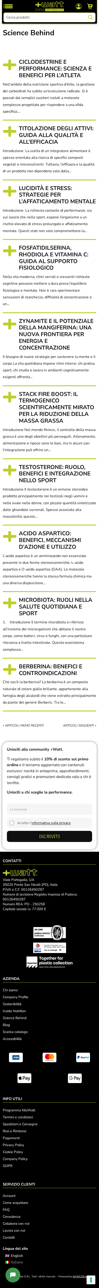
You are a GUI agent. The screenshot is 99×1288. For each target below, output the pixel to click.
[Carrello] (90, 6)
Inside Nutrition (14, 1011)
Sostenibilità (12, 1004)
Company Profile (15, 997)
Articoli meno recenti (24, 725)
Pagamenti (11, 1138)
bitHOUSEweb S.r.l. (84, 1276)
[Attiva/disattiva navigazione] (8, 6)
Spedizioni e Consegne (20, 1124)
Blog (6, 1025)
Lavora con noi (14, 1230)
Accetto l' (44, 822)
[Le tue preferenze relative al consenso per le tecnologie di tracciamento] (91, 1279)
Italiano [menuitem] (17, 1262)
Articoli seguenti (78, 725)
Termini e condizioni (18, 1117)
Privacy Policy (13, 1145)
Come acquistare (15, 1202)
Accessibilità (12, 1038)
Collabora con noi (16, 1223)
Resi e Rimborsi (14, 1131)
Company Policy (15, 1159)
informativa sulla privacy (51, 822)
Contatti (9, 1237)
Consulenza (11, 1216)
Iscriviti (49, 836)
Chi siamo (10, 990)
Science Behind (14, 1018)
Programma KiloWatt (19, 1110)
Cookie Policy (13, 1152)
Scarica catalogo (15, 1032)
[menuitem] (14, 1256)
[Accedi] (78, 6)
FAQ (6, 1209)
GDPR (7, 1166)
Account (9, 1195)
